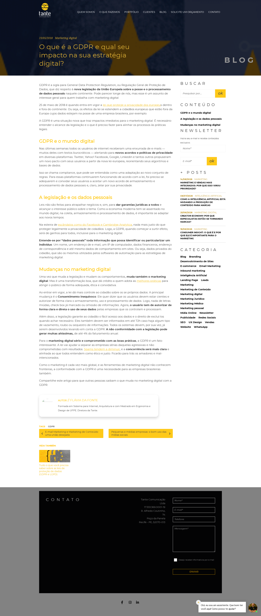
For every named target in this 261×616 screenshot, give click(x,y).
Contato (214, 12)
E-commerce (188, 266)
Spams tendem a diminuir (102, 349)
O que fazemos (109, 12)
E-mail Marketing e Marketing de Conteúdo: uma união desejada (71, 433)
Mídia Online (188, 313)
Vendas (209, 322)
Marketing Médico (191, 303)
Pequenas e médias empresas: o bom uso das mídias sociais (138, 433)
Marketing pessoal (192, 308)
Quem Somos (86, 12)
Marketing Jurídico (192, 299)
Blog (163, 12)
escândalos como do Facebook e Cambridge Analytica (95, 225)
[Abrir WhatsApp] (7, 608)
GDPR (51, 427)
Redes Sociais (207, 317)
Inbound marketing (192, 271)
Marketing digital (191, 294)
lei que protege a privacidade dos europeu (132, 105)
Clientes (149, 12)
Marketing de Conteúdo (195, 289)
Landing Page (189, 280)
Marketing (186, 285)
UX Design (195, 322)
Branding (195, 257)
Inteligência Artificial (193, 275)
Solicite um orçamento (187, 12)
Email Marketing (210, 266)
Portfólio (131, 12)
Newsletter (207, 313)
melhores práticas (149, 281)
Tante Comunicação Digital (46, 12)
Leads (205, 280)
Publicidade (187, 317)
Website (185, 327)
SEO (183, 322)
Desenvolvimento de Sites (197, 261)
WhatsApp (201, 327)
